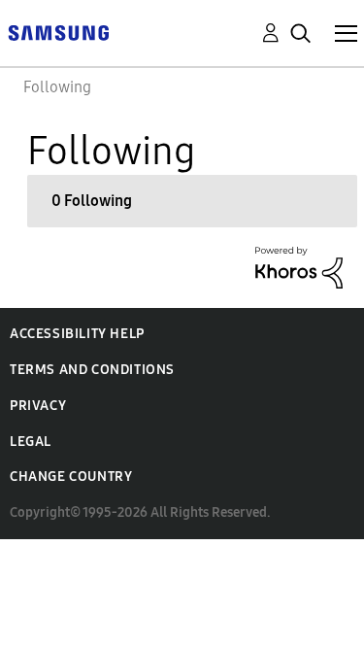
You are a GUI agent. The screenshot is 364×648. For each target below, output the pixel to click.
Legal (30, 441)
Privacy (38, 405)
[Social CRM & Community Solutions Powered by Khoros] (299, 265)
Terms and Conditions (92, 369)
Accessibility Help (77, 333)
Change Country (71, 476)
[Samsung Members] (58, 31)
